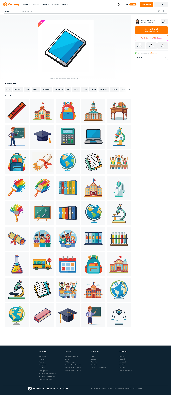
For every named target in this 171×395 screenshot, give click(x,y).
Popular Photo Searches (73, 368)
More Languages (125, 370)
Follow (164, 23)
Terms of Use (118, 388)
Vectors (25, 4)
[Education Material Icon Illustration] (17, 111)
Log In (161, 4)
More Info (140, 58)
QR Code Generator (45, 379)
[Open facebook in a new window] (48, 388)
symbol (35, 89)
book (123, 89)
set (68, 89)
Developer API (43, 371)
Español (122, 359)
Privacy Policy (127, 388)
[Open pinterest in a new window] (57, 388)
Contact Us (94, 359)
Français (122, 368)
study (85, 89)
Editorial (55, 4)
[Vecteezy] (11, 4)
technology (59, 89)
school (76, 89)
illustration (46, 89)
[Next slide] (128, 89)
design (93, 89)
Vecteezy (42, 359)
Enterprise (42, 365)
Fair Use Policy (137, 388)
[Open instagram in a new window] (51, 388)
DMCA (67, 359)
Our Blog (94, 365)
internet (114, 89)
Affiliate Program (70, 362)
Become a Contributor (98, 368)
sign (27, 89)
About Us (94, 362)
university (103, 89)
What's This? (153, 53)
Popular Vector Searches (73, 365)
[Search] (159, 11)
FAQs (92, 356)
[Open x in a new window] (64, 388)
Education (42, 368)
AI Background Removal (47, 376)
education (17, 89)
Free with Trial (151, 30)
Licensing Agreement (72, 356)
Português (122, 362)
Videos (44, 4)
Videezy (41, 362)
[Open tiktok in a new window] (60, 388)
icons (8, 89)
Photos (35, 4)
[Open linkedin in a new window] (54, 388)
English (121, 356)
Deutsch (122, 365)
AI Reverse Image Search (47, 373)
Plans (126, 4)
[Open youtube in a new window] (67, 388)
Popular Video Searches (73, 371)
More (64, 4)
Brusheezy (42, 356)
